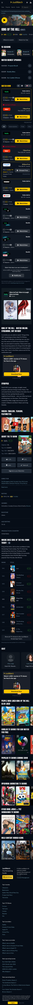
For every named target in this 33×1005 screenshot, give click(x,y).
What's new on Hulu (8, 953)
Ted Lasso (5, 908)
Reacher (4, 913)
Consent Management (23, 877)
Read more (4, 487)
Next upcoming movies (8, 958)
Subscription (13, 126)
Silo (3, 916)
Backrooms (5, 890)
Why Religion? (6, 971)
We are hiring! (7, 877)
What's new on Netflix (8, 943)
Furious (4, 906)
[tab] (16, 66)
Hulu (3, 934)
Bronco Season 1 (7, 992)
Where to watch (8, 40)
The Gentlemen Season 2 (9, 982)
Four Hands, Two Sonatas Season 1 (12, 989)
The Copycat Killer (7, 966)
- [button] (9, 65)
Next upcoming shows (8, 977)
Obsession (5, 887)
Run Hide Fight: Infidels (9, 961)
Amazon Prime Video (8, 927)
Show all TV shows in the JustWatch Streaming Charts (16, 638)
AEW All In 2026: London (9, 969)
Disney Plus (5, 932)
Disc (29, 126)
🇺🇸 (27, 85)
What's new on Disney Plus (10, 950)
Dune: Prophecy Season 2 (9, 980)
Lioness (4, 911)
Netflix (4, 924)
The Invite (5, 897)
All (4, 126)
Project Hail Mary (7, 895)
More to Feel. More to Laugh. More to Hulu (19, 293)
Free (22, 126)
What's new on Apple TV (9, 948)
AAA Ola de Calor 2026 (9, 964)
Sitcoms (28, 506)
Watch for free (23, 40)
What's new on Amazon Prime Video (12, 945)
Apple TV (5, 929)
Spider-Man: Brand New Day (10, 892)
